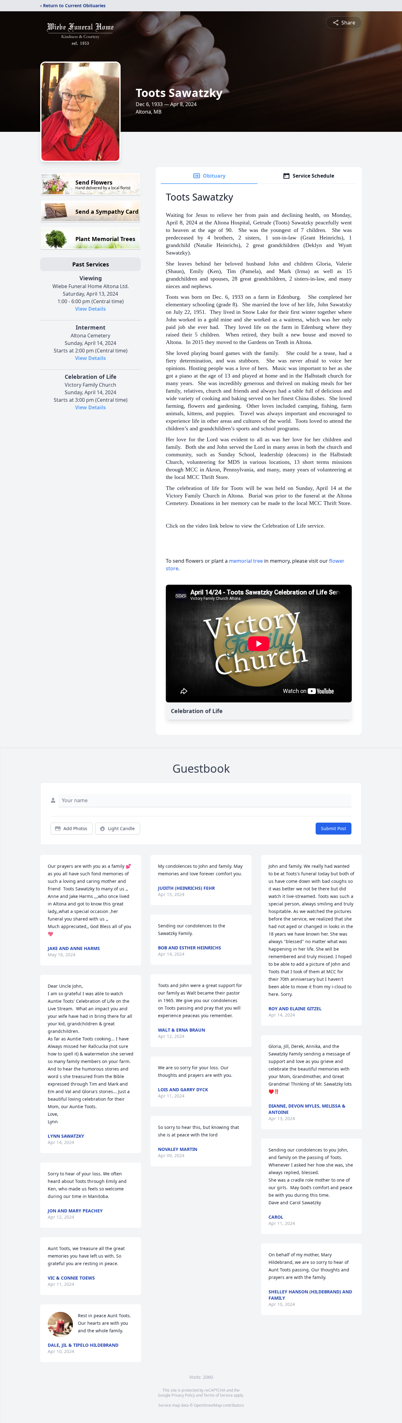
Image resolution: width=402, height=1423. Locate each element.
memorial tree (246, 560)
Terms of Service (218, 1395)
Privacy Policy (183, 1395)
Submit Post (333, 828)
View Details (90, 308)
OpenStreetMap (208, 1405)
